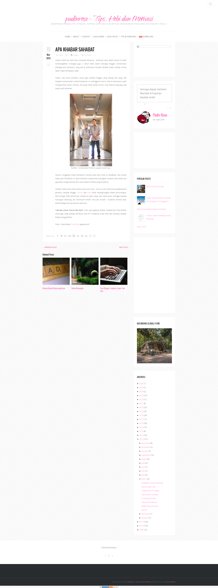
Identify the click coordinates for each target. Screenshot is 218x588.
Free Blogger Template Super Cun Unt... (112, 289)
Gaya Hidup (112, 36)
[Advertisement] (109, 5)
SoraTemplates (170, 582)
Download (148, 36)
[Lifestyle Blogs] (104, 587)
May (143, 471)
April (143, 475)
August (144, 459)
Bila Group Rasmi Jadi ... (155, 186)
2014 (141, 431)
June (143, 467)
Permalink (87, 55)
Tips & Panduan (128, 36)
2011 (141, 522)
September (145, 455)
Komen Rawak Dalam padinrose (54, 288)
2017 (141, 419)
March (144, 479)
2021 (141, 403)
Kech (89, 192)
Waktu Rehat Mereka (149, 506)
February (145, 514)
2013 (141, 435)
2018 (141, 415)
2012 (141, 439)
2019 (141, 411)
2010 (141, 525)
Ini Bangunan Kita (148, 498)
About (76, 36)
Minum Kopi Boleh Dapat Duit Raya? (151, 209)
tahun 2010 (141, 226)
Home (67, 36)
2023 (141, 395)
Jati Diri (144, 510)
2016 (141, 423)
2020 (141, 407)
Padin (60, 55)
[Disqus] (86, 329)
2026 (141, 383)
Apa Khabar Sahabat (74, 49)
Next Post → (124, 247)
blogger (76, 55)
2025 (141, 387)
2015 (141, 427)
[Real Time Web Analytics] (113, 587)
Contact (86, 36)
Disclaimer (98, 36)
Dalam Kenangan (77, 288)
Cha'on (80, 192)
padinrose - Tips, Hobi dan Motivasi (109, 19)
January (144, 518)
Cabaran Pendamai (149, 502)
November (145, 447)
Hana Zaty (75, 224)
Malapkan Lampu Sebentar (152, 483)
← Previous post (50, 247)
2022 (141, 399)
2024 (141, 391)
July (142, 463)
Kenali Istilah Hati (148, 487)
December (145, 443)
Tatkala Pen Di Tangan (150, 490)
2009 (141, 529)
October (144, 451)
